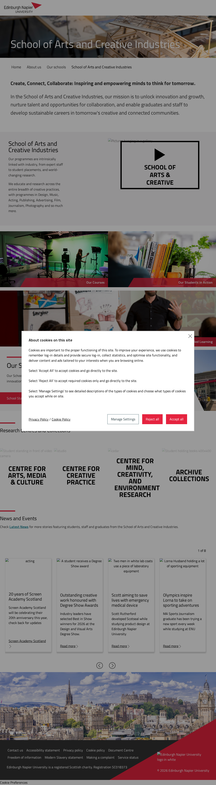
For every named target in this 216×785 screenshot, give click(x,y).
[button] (190, 335)
